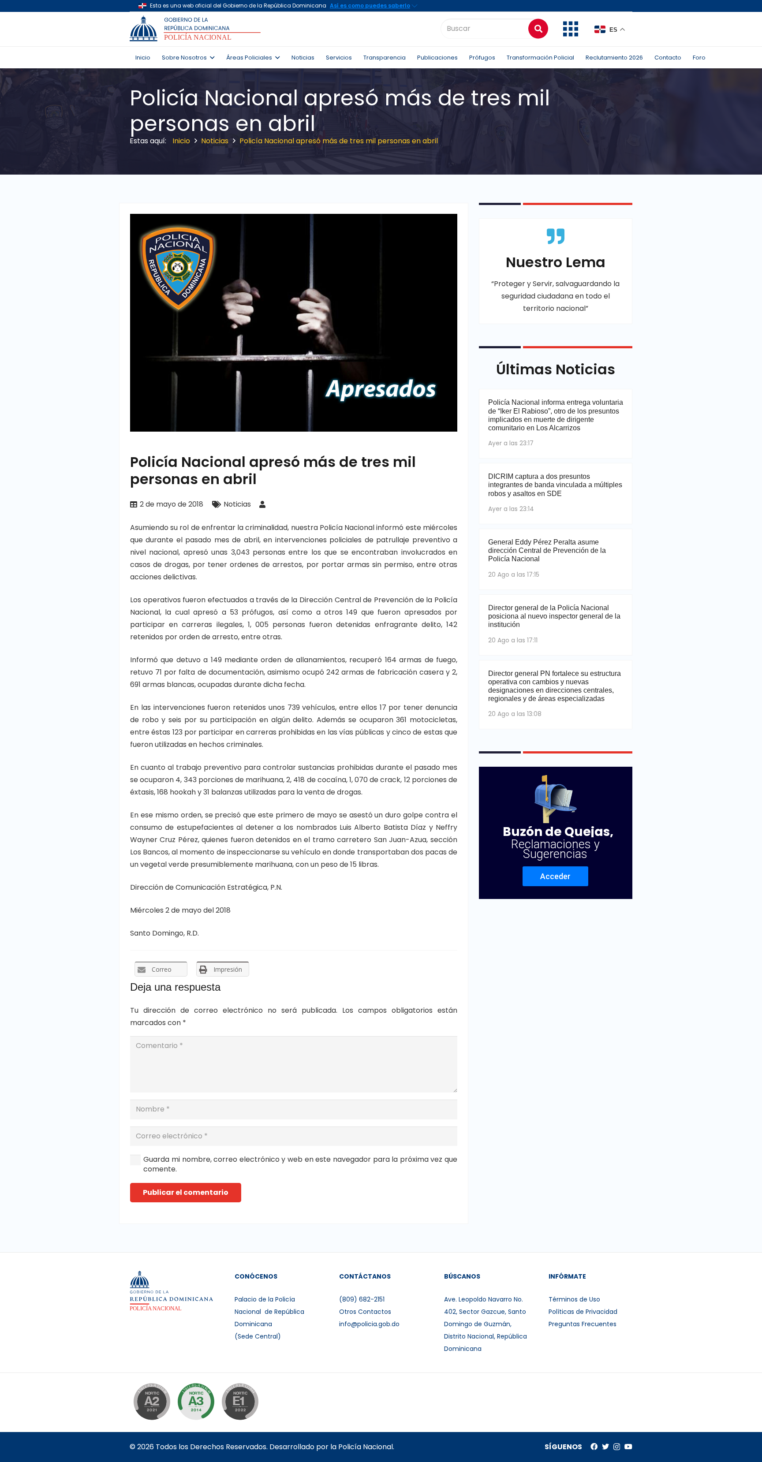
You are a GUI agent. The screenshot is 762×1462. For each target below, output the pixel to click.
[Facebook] (594, 1446)
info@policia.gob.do (369, 1324)
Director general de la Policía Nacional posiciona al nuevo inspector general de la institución (554, 616)
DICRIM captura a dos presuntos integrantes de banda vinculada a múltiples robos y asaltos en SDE (555, 485)
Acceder (555, 876)
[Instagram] (616, 1447)
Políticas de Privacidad (583, 1311)
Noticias (237, 504)
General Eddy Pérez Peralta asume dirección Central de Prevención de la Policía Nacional (547, 550)
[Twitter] (605, 1446)
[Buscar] (538, 28)
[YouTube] (628, 1446)
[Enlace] (196, 28)
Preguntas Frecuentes (582, 1324)
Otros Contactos (365, 1311)
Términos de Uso (574, 1299)
